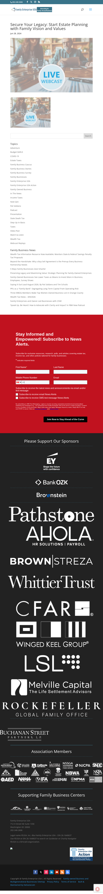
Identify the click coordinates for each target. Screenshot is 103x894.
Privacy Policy (53, 881)
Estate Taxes (15, 160)
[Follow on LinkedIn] (51, 872)
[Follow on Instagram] (46, 872)
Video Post (15, 231)
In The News (15, 193)
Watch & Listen (17, 235)
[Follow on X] (41, 872)
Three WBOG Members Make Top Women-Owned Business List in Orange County (46, 293)
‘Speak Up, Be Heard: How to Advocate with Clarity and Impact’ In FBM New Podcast (47, 305)
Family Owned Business (21, 189)
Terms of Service (68, 881)
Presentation (16, 214)
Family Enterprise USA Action (23, 185)
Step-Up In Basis (17, 222)
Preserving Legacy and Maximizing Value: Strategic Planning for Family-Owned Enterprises (51, 273)
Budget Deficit (16, 152)
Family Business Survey (20, 172)
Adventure (15, 148)
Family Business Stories (20, 168)
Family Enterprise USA (20, 181)
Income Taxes (16, 197)
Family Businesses (18, 177)
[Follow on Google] (67, 872)
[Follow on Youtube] (57, 872)
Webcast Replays (17, 243)
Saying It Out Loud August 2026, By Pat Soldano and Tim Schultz (39, 284)
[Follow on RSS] (62, 872)
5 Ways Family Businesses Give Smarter (28, 269)
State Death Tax (17, 218)
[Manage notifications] (97, 889)
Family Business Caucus (21, 164)
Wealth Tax (15, 239)
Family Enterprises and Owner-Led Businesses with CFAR (36, 301)
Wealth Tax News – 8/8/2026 (23, 297)
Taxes (12, 226)
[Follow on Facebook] (35, 872)
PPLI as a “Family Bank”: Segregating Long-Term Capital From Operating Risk (44, 288)
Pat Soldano (15, 206)
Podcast (13, 210)
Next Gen (14, 202)
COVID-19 (14, 156)
